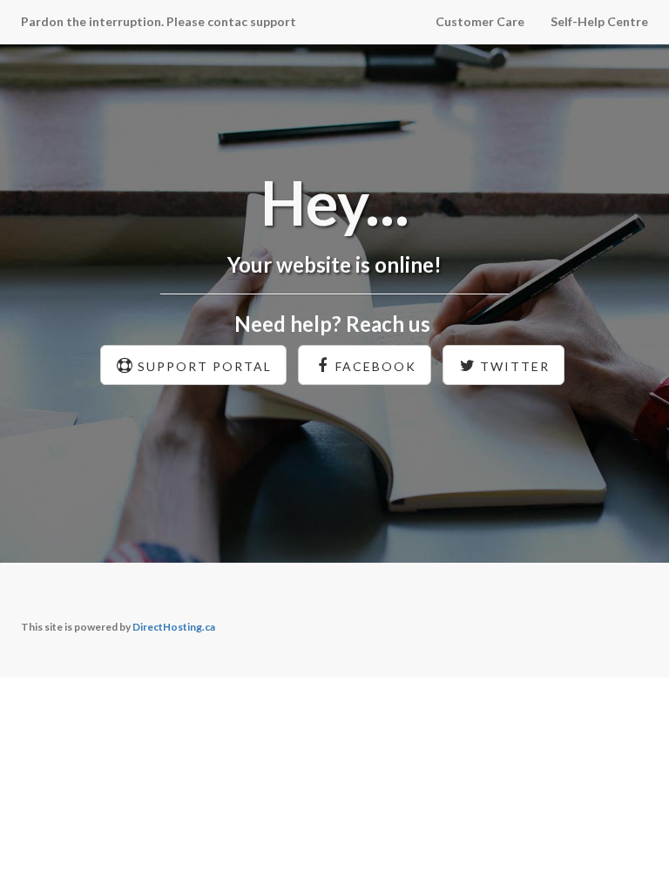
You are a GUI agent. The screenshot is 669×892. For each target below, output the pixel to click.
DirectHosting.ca (173, 626)
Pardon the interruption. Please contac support (158, 21)
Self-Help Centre (599, 21)
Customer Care (480, 21)
